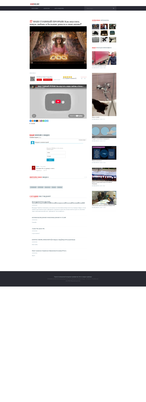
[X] (37, 121)
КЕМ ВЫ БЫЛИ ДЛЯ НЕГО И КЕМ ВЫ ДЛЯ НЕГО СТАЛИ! (49, 217)
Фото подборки (59, 8)
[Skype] (45, 121)
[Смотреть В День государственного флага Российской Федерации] (104, 174)
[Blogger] (39, 121)
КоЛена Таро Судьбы (44, 77)
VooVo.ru (51, 279)
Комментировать (48, 79)
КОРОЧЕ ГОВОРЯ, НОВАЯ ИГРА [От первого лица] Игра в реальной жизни (53, 240)
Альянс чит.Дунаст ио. (38, 228)
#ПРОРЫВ (40, 187)
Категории (35, 8)
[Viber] (41, 121)
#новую (54, 187)
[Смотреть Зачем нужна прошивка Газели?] (104, 58)
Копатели (47, 8)
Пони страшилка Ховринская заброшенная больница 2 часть (49, 251)
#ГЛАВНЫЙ (33, 187)
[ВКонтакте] (30, 121)
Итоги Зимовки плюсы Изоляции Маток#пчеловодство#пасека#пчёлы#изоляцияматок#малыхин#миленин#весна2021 (58, 202)
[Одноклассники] (33, 121)
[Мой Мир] (35, 121)
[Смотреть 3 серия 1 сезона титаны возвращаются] (104, 131)
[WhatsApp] (43, 121)
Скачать (39, 79)
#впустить (47, 187)
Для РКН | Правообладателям (73, 281)
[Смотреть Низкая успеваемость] (104, 153)
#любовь (59, 187)
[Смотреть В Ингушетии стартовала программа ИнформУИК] (104, 198)
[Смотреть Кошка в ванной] (104, 116)
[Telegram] (48, 121)
